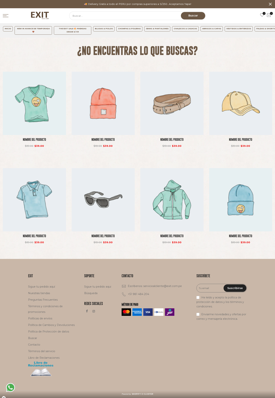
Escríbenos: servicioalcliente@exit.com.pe (155, 286)
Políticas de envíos (40, 318)
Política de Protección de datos (48, 331)
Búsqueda (90, 293)
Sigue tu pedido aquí (41, 286)
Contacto (34, 344)
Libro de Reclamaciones (43, 357)
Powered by (137, 394)
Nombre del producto (34, 139)
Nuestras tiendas (39, 293)
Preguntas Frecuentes (43, 299)
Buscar (193, 15)
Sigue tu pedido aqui (97, 286)
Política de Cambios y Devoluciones (51, 325)
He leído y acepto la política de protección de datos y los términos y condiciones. (220, 302)
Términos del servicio (41, 351)
